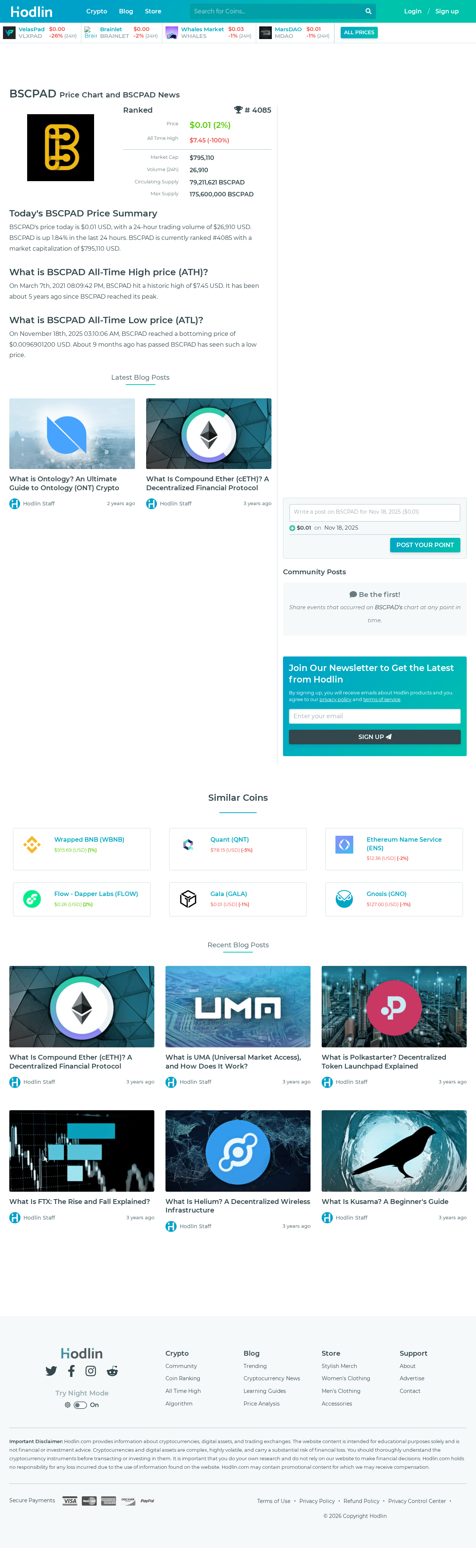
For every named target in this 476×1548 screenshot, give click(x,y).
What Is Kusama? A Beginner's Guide (385, 1202)
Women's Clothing (346, 1378)
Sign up (447, 11)
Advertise (412, 1378)
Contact (410, 1391)
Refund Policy (361, 1501)
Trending (255, 1366)
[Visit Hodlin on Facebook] (73, 1371)
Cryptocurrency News (272, 1378)
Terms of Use (273, 1501)
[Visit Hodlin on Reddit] (112, 1371)
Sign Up (372, 737)
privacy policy (335, 699)
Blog (252, 1353)
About (408, 1366)
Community (181, 1366)
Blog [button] (126, 11)
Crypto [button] (96, 11)
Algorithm (179, 1403)
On (94, 1405)
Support (414, 1353)
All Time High (183, 1391)
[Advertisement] (238, 66)
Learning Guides (265, 1391)
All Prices (359, 32)
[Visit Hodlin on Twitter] (53, 1371)
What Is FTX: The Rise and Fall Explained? (79, 1202)
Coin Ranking (182, 1378)
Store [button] (153, 11)
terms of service (382, 699)
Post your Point (425, 545)
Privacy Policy (317, 1501)
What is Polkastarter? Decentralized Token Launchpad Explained (384, 1061)
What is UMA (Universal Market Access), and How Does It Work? (233, 1061)
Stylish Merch (339, 1366)
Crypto (177, 1353)
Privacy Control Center (417, 1501)
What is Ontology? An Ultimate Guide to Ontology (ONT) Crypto (64, 483)
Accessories (337, 1403)
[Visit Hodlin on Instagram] (92, 1371)
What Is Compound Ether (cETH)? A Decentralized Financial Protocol (207, 483)
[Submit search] (368, 11)
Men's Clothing (341, 1391)
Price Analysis (262, 1403)
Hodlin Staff (39, 503)
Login (413, 11)
